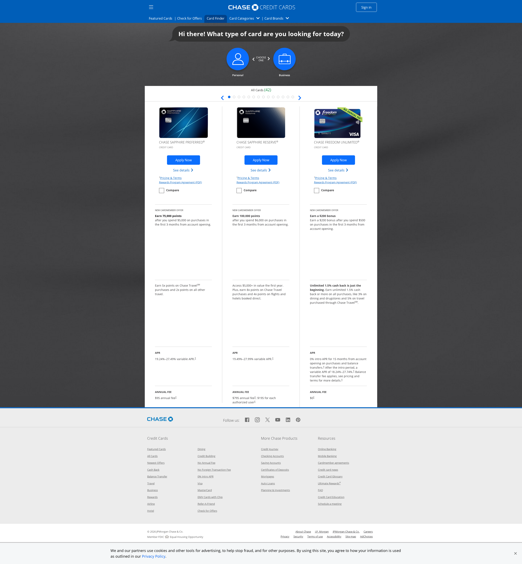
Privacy (285, 536)
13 (287, 97)
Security (298, 536)
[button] (515, 553)
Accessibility (334, 536)
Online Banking (327, 449)
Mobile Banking (327, 456)
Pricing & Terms (171, 178)
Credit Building (206, 456)
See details (183, 170)
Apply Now (187, 160)
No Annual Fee (206, 463)
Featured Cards (162, 18)
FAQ (320, 490)
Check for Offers (190, 18)
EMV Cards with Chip (210, 497)
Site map (350, 536)
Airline (151, 504)
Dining (201, 449)
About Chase (303, 531)
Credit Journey (269, 449)
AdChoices (366, 536)
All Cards (152, 456)
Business (152, 490)
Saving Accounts (271, 463)
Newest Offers (156, 463)
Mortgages (267, 476)
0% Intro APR (205, 476)
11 (278, 97)
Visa (200, 483)
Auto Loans (268, 483)
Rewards (152, 497)
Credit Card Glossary (330, 476)
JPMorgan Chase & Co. (346, 531)
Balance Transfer (157, 476)
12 (283, 97)
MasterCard (205, 490)
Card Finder (217, 18)
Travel (151, 483)
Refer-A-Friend (206, 504)
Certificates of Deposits (275, 470)
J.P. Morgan (322, 531)
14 (292, 97)
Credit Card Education (331, 497)
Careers (368, 531)
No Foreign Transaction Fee (214, 470)
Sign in (369, 7)
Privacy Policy (153, 556)
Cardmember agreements (333, 463)
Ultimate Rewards (329, 483)
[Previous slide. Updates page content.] (222, 97)
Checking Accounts (272, 456)
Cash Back (153, 470)
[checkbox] (169, 190)
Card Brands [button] (278, 18)
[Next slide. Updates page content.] (299, 97)
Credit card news (328, 470)
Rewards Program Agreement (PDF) (180, 182)
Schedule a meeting (330, 504)
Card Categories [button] (245, 18)
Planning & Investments (275, 490)
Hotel (150, 511)
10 (273, 97)
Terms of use (315, 536)
